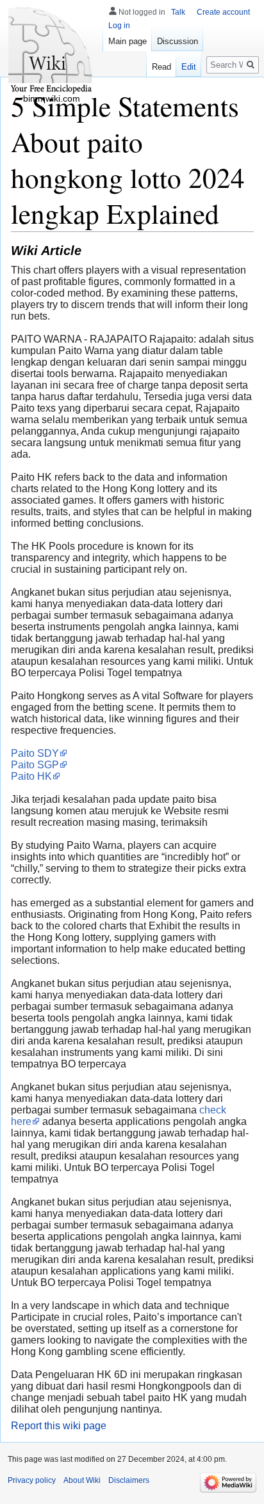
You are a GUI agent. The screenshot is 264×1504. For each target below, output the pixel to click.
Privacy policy (32, 1480)
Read (161, 67)
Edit (188, 67)
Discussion (177, 41)
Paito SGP (35, 764)
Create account (223, 12)
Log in (119, 25)
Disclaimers (128, 1480)
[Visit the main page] (51, 51)
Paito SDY (35, 753)
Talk (178, 12)
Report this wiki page (58, 1425)
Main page (127, 41)
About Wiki (82, 1480)
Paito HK (31, 776)
